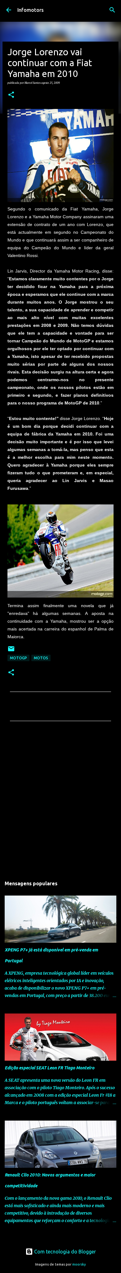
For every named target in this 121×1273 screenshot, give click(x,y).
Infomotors (30, 10)
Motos (41, 658)
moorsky (79, 1264)
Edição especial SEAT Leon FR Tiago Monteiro (49, 1067)
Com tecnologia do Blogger (64, 1251)
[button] (11, 95)
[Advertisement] (60, 800)
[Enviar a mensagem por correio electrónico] (11, 651)
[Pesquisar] (112, 9)
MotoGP (18, 658)
